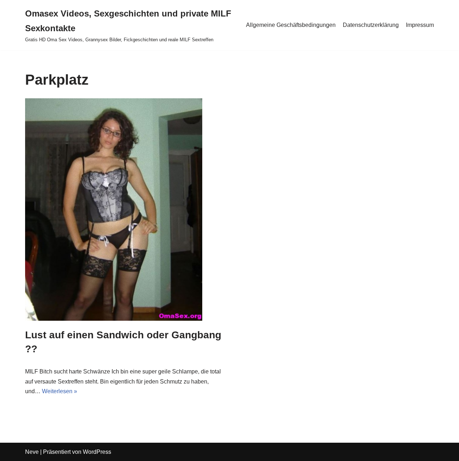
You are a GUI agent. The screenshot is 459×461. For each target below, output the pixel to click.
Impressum (420, 25)
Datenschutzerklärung (371, 25)
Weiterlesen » (59, 391)
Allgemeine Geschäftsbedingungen (291, 25)
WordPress (97, 452)
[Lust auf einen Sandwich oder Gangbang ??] (124, 209)
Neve (32, 452)
